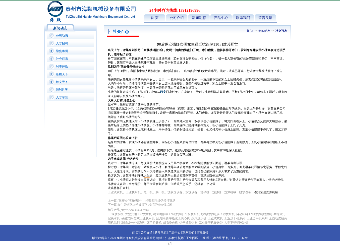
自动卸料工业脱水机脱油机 (254, 214)
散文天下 (62, 82)
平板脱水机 (192, 214)
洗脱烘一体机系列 (133, 222)
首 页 (155, 18)
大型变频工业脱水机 (138, 214)
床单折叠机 (154, 222)
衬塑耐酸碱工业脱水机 (168, 214)
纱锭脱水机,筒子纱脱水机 (218, 214)
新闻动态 (199, 18)
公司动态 (62, 35)
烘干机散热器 (188, 222)
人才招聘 (62, 43)
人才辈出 (62, 97)
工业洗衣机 (215, 218)
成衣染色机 (170, 222)
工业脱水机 (116, 214)
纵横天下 (62, 74)
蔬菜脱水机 (198, 218)
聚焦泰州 (62, 51)
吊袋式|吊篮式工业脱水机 (138, 218)
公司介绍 (177, 18)
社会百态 (62, 59)
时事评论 (62, 66)
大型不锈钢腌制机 (236, 222)
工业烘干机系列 (234, 218)
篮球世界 (62, 89)
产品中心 (221, 18)
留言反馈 (265, 18)
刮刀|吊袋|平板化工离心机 (173, 218)
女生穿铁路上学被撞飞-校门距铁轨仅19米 (144, 204)
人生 (147, 175)
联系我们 (243, 18)
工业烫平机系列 (257, 218)
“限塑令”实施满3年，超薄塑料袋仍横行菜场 (146, 200)
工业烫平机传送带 (211, 222)
